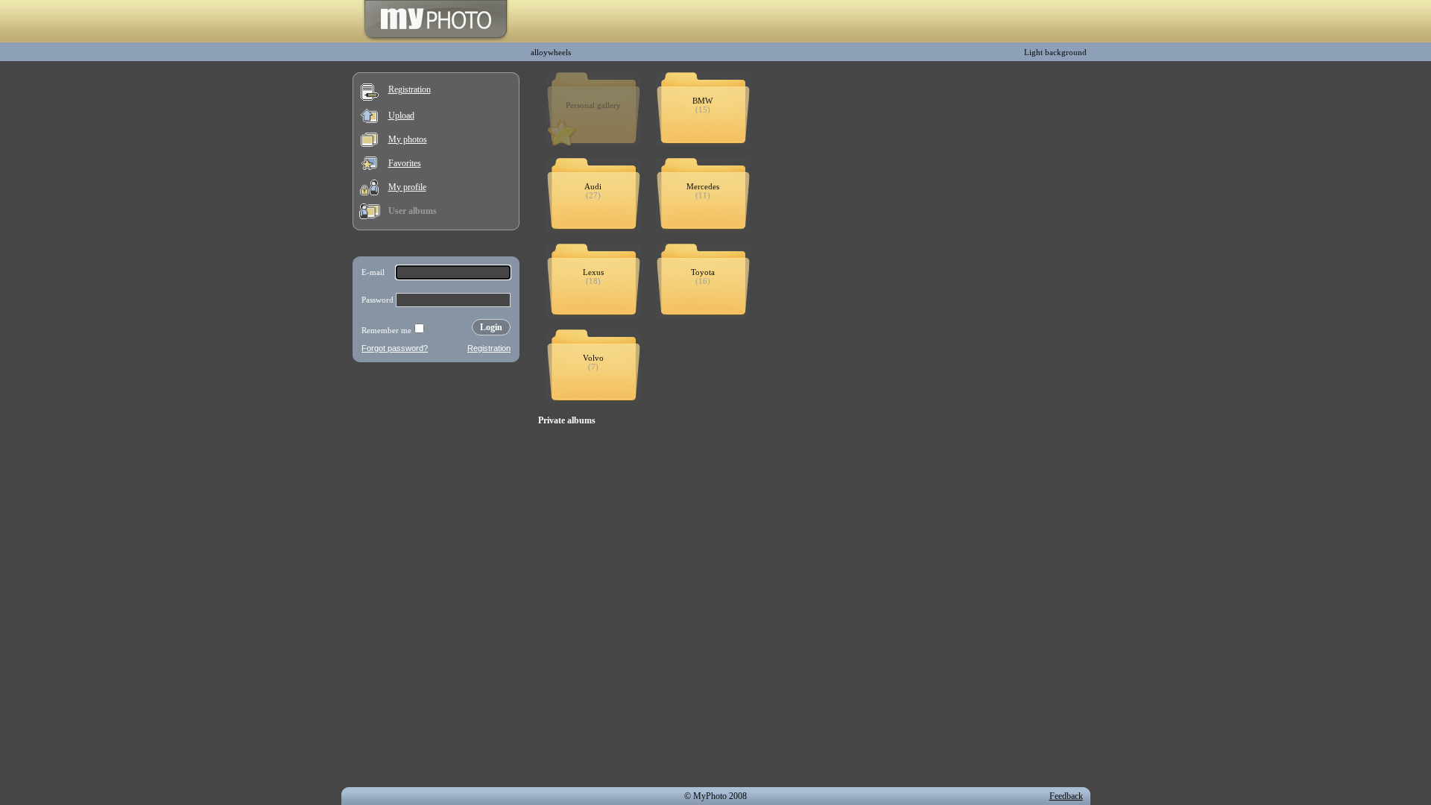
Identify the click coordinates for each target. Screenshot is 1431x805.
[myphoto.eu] (436, 39)
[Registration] (370, 97)
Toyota (703, 272)
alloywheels (551, 52)
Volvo (593, 357)
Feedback (1066, 796)
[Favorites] (369, 167)
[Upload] (369, 120)
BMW (702, 100)
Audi (592, 186)
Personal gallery (593, 105)
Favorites (404, 163)
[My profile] (369, 192)
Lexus (593, 272)
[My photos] (369, 144)
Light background (1055, 52)
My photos (407, 139)
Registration (409, 89)
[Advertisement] (436, 465)
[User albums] (369, 216)
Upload (401, 115)
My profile (407, 187)
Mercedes (702, 186)
